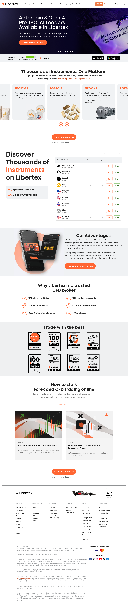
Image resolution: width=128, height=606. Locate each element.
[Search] (124, 4)
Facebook (90, 559)
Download (76, 4)
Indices (21, 88)
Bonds (18, 533)
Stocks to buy (21, 507)
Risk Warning (103, 521)
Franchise (85, 523)
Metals (56, 88)
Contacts (85, 510)
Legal (101, 507)
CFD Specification (88, 529)
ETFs (17, 530)
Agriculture (20, 524)
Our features (86, 532)
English (117, 4)
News (34, 510)
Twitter (94, 559)
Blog (34, 507)
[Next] (115, 31)
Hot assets (20, 510)
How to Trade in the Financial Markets (37, 446)
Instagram (97, 559)
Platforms (44, 4)
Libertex (52, 507)
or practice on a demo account (64, 142)
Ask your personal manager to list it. (74, 78)
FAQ (33, 516)
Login (106, 4)
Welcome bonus (71, 507)
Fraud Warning (87, 526)
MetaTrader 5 (53, 513)
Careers (85, 539)
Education (36, 513)
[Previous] (12, 31)
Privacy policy (104, 513)
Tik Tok (104, 559)
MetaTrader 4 (54, 510)
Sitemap (102, 516)
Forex (18, 516)
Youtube (101, 559)
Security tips (103, 518)
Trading (27, 4)
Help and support (105, 510)
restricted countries (24, 578)
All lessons (63, 405)
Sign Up (99, 4)
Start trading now (64, 137)
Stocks (35, 4)
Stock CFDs (20, 513)
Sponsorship (86, 520)
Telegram (107, 559)
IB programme (87, 517)
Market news (20, 536)
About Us (85, 507)
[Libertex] (10, 4)
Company (63, 4)
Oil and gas (20, 527)
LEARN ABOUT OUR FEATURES (80, 266)
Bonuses (54, 4)
